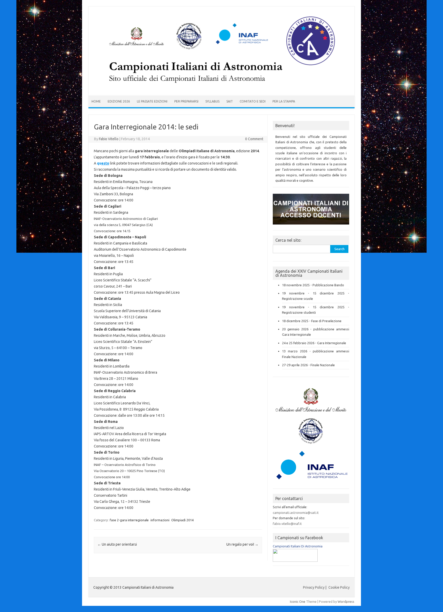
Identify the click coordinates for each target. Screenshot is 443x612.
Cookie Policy (339, 587)
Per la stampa (284, 101)
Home (96, 101)
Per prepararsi (186, 101)
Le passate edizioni (152, 101)
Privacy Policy (314, 587)
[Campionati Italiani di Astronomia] (221, 87)
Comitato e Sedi (253, 101)
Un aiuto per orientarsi (117, 544)
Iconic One (297, 601)
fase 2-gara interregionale (129, 520)
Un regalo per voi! (242, 544)
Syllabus (212, 101)
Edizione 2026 (119, 101)
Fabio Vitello (108, 139)
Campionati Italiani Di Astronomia (298, 546)
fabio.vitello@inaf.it (287, 523)
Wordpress (346, 601)
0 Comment (254, 139)
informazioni (159, 520)
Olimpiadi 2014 (182, 520)
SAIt (229, 101)
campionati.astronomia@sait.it (296, 512)
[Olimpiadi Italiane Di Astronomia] (295, 560)
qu (103, 163)
